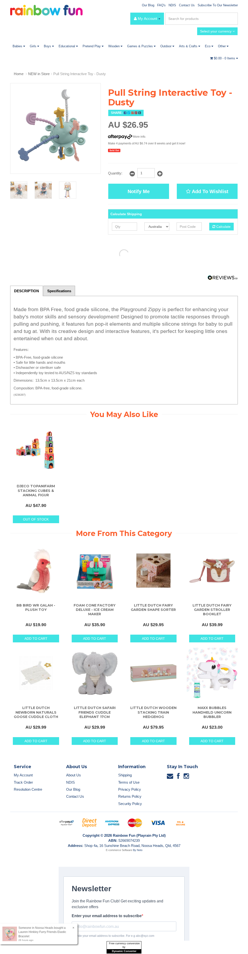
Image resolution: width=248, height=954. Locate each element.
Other (222, 46)
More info (138, 136)
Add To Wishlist (209, 191)
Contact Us (187, 5)
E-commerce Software (119, 850)
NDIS (172, 5)
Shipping (125, 775)
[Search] (233, 19)
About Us (73, 775)
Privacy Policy (129, 789)
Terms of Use (129, 782)
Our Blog (148, 5)
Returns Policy (129, 796)
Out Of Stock (36, 519)
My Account (23, 775)
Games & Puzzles (140, 46)
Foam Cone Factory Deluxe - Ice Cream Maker (95, 609)
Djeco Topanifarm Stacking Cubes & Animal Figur (36, 490)
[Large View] (18, 190)
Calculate (223, 227)
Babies (18, 46)
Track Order (23, 782)
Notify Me (139, 191)
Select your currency (216, 31)
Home (18, 74)
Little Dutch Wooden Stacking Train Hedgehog (153, 712)
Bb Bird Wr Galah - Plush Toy (35, 607)
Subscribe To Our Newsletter (218, 5)
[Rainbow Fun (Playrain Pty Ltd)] (46, 10)
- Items (225, 58)
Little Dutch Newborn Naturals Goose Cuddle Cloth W (36, 714)
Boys (48, 46)
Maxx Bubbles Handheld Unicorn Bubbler (212, 712)
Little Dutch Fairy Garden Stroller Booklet (212, 609)
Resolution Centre (28, 789)
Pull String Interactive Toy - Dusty (79, 74)
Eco (208, 46)
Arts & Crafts (188, 46)
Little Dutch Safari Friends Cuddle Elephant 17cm (95, 712)
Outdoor (166, 46)
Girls (33, 46)
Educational (67, 46)
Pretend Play (92, 46)
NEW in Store (39, 74)
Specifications (59, 291)
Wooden (114, 46)
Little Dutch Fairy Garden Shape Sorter (153, 607)
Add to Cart (35, 638)
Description (26, 291)
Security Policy (130, 804)
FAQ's (161, 5)
